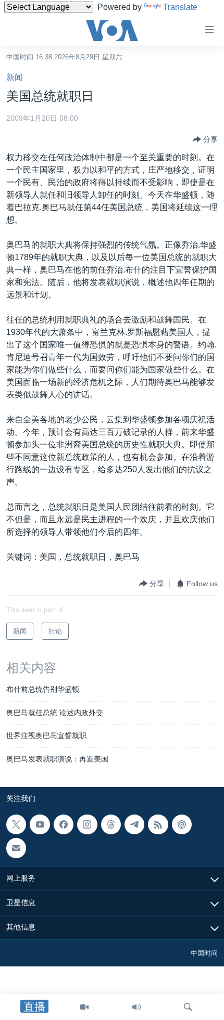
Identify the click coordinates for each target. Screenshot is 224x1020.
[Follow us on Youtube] (39, 824)
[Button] (205, 139)
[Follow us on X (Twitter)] (16, 824)
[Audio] (136, 1007)
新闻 (14, 77)
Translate (180, 7)
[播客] (182, 824)
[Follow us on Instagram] (87, 824)
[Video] (84, 1007)
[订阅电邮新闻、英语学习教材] (16, 848)
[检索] (188, 1007)
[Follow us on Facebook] (63, 824)
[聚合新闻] (158, 824)
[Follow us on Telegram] (134, 824)
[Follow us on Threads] (111, 824)
